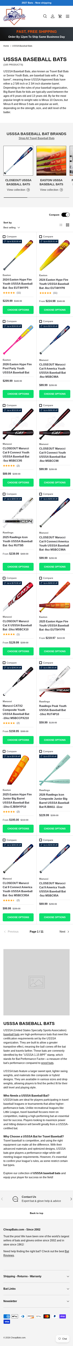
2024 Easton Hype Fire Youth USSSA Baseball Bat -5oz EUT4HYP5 (17, 283)
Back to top (36, 1213)
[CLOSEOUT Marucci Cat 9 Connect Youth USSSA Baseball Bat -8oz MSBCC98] (54, 424)
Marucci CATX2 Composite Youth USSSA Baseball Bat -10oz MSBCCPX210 (16, 712)
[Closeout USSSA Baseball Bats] (18, 160)
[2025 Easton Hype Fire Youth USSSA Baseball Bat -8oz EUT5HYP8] (54, 597)
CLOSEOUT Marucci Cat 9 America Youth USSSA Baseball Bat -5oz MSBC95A (52, 889)
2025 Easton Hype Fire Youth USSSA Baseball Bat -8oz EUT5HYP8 (54, 625)
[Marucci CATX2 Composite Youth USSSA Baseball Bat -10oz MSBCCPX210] (18, 681)
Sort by (7, 222)
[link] (14, 932)
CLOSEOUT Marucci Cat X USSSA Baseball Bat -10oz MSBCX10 (17, 625)
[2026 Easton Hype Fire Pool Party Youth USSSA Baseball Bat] (18, 339)
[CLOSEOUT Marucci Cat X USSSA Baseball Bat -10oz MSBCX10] (18, 596)
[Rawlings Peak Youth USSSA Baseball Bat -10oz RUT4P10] (54, 681)
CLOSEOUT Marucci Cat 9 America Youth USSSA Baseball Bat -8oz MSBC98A (52, 370)
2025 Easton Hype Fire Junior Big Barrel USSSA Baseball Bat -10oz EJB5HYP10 (17, 800)
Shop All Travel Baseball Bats (36, 138)
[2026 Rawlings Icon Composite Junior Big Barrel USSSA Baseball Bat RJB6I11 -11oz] (54, 770)
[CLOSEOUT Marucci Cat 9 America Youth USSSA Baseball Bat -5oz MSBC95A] (54, 858)
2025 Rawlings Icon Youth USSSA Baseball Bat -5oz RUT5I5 (17, 541)
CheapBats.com (18, 1337)
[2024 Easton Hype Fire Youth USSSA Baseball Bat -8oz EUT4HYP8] (54, 255)
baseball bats (11, 1034)
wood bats (47, 1063)
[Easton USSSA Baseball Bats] (51, 160)
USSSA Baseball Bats (22, 46)
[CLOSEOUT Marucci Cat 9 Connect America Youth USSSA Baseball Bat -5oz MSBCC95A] (18, 858)
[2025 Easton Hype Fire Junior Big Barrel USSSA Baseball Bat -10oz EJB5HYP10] (18, 770)
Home (6, 46)
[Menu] (67, 16)
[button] (60, 16)
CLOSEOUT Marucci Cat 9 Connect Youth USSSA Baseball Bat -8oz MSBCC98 (52, 454)
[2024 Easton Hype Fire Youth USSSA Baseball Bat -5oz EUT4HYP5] (18, 255)
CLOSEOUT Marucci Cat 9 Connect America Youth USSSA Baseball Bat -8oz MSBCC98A (54, 543)
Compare (54, 214)
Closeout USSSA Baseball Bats (18, 182)
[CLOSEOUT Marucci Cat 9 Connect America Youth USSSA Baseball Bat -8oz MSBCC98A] (54, 512)
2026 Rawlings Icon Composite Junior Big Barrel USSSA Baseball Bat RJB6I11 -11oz (54, 800)
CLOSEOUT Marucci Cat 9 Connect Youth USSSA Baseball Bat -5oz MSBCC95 (16, 454)
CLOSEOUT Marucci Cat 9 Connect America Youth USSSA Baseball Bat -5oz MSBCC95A (17, 889)
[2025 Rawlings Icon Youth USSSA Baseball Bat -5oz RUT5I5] (18, 512)
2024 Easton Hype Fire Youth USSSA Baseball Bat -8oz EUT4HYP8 (54, 283)
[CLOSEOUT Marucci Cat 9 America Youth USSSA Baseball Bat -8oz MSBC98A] (54, 340)
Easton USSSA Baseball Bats (51, 182)
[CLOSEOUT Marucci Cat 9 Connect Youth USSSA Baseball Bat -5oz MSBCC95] (18, 424)
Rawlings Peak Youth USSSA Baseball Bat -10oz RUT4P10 (53, 710)
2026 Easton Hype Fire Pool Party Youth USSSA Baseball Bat (17, 368)
